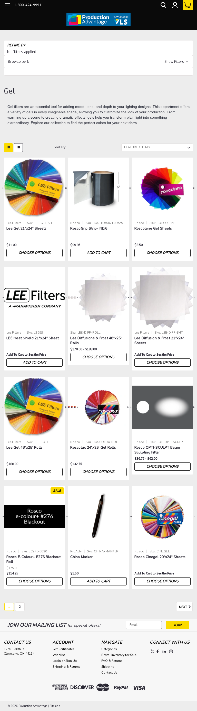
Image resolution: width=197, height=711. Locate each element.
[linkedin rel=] (164, 651)
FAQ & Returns (112, 661)
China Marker (81, 556)
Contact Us (109, 673)
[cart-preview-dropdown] (186, 5)
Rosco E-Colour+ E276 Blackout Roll (33, 559)
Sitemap (55, 706)
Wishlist (59, 655)
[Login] (175, 5)
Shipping (107, 667)
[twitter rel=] (152, 651)
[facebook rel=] (158, 651)
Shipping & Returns (67, 667)
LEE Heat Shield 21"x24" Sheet (32, 338)
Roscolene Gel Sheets (153, 228)
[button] (98, 61)
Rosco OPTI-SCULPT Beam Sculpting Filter (157, 450)
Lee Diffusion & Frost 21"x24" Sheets (159, 340)
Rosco (75, 223)
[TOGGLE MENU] (7, 5)
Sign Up (71, 661)
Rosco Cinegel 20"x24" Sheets (160, 556)
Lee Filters (14, 223)
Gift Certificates (63, 649)
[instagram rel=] (171, 651)
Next (183, 607)
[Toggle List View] (18, 147)
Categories (109, 649)
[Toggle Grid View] (8, 147)
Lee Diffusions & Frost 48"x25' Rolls (96, 340)
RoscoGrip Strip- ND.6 (88, 228)
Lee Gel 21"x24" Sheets (26, 228)
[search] (163, 5)
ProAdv (76, 551)
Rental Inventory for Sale (118, 655)
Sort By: (60, 147)
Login (57, 661)
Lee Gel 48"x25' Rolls (24, 447)
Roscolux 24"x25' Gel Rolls (93, 447)
